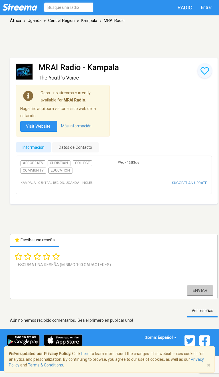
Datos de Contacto (75, 147)
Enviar (200, 290)
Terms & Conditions (45, 365)
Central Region (61, 20)
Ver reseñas (202, 310)
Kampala (89, 20)
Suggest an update (189, 183)
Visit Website (39, 126)
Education (60, 170)
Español (166, 337)
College (82, 163)
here (85, 353)
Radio (185, 8)
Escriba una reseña (37, 240)
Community (33, 170)
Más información (76, 126)
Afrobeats (33, 163)
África (15, 20)
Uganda (35, 20)
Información (33, 147)
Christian (59, 163)
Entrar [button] (206, 7)
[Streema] (20, 7)
